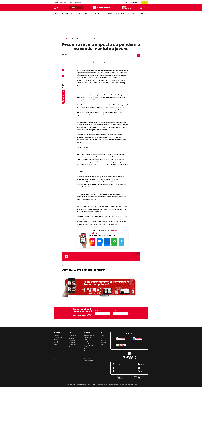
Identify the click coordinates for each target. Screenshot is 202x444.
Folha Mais (71, 338)
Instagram (103, 340)
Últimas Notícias (66, 39)
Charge (86, 341)
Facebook (103, 342)
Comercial (86, 339)
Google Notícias (103, 336)
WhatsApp (56, 335)
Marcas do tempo (88, 360)
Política (55, 353)
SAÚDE (90, 13)
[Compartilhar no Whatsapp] (63, 101)
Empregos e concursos (57, 342)
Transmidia (72, 342)
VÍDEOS (146, 13)
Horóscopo (87, 343)
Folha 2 (55, 348)
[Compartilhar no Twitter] (63, 98)
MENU (58, 8)
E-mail (114, 310)
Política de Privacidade (90, 353)
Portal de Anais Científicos (88, 357)
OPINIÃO (133, 13)
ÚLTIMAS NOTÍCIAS (64, 13)
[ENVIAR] (129, 313)
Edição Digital (87, 337)
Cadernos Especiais (74, 346)
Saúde (55, 344)
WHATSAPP (56, 13)
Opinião (56, 359)
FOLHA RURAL (140, 13)
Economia (56, 350)
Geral (55, 357)
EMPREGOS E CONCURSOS (81, 13)
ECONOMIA (110, 13)
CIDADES (72, 13)
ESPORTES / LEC (97, 13)
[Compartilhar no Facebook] (63, 92)
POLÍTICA (117, 13)
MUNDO (123, 13)
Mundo (55, 355)
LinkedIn (103, 338)
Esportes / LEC (57, 346)
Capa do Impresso (89, 335)
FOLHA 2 (104, 13)
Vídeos (55, 363)
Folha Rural (56, 361)
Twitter (102, 344)
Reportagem (72, 340)
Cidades (56, 339)
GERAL (128, 13)
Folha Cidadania (73, 344)
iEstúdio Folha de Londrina (88, 346)
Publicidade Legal (88, 355)
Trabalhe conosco (89, 348)
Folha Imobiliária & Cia (73, 336)
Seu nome (97, 310)
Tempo (86, 350)
